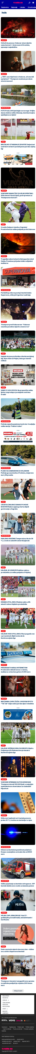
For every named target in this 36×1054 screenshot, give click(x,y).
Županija (4, 256)
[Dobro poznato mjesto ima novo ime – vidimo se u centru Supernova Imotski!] (18, 934)
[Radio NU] (18, 2)
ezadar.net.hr (17, 1041)
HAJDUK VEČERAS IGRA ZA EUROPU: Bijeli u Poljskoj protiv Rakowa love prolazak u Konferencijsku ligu (17, 750)
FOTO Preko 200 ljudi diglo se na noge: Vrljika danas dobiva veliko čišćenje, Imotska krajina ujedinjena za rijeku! (18, 113)
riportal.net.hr (20, 1039)
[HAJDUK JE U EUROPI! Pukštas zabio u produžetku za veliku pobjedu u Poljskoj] (18, 554)
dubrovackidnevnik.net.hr (8, 1039)
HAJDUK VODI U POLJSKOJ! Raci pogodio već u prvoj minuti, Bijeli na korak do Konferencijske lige (18, 636)
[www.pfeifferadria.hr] (18, 714)
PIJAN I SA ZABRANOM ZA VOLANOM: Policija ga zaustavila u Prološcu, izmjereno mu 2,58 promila (17, 473)
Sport (3, 141)
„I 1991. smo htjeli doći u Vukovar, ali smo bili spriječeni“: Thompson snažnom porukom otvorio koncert (17, 79)
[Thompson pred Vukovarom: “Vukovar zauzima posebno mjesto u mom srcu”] (18, 309)
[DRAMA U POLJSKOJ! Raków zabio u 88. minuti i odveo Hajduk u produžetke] (18, 586)
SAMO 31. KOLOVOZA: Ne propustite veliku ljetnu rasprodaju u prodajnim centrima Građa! (17, 392)
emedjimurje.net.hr (7, 1041)
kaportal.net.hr (26, 1041)
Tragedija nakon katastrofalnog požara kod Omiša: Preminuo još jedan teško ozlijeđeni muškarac (17, 261)
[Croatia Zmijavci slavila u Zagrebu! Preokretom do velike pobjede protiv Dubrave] (18, 211)
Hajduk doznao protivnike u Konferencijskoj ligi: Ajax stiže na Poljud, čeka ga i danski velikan (17, 359)
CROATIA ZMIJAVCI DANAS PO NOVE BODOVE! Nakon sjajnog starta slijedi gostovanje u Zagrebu (15, 507)
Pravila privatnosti (17, 1029)
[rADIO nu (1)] (18, 437)
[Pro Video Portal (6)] (18, 159)
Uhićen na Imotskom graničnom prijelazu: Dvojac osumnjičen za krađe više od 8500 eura (16, 852)
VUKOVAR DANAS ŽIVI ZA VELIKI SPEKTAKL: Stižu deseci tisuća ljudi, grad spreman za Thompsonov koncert (17, 196)
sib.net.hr (15, 1043)
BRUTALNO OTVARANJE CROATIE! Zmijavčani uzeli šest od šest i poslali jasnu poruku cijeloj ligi (18, 147)
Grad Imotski (5, 880)
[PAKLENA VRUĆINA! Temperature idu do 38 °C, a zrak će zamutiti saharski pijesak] (18, 523)
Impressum (4, 1027)
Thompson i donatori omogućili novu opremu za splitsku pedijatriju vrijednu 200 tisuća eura (17, 983)
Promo (3, 387)
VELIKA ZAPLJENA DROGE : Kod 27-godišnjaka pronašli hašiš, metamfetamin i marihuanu (16, 918)
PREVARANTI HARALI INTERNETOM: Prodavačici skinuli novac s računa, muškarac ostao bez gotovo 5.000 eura (15, 670)
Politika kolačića (30, 1027)
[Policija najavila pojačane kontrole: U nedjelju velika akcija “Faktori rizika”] (18, 408)
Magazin (4, 40)
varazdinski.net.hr (6, 1043)
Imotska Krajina (6, 107)
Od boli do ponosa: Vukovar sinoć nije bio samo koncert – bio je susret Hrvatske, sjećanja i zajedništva (16, 45)
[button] (3, 2)
